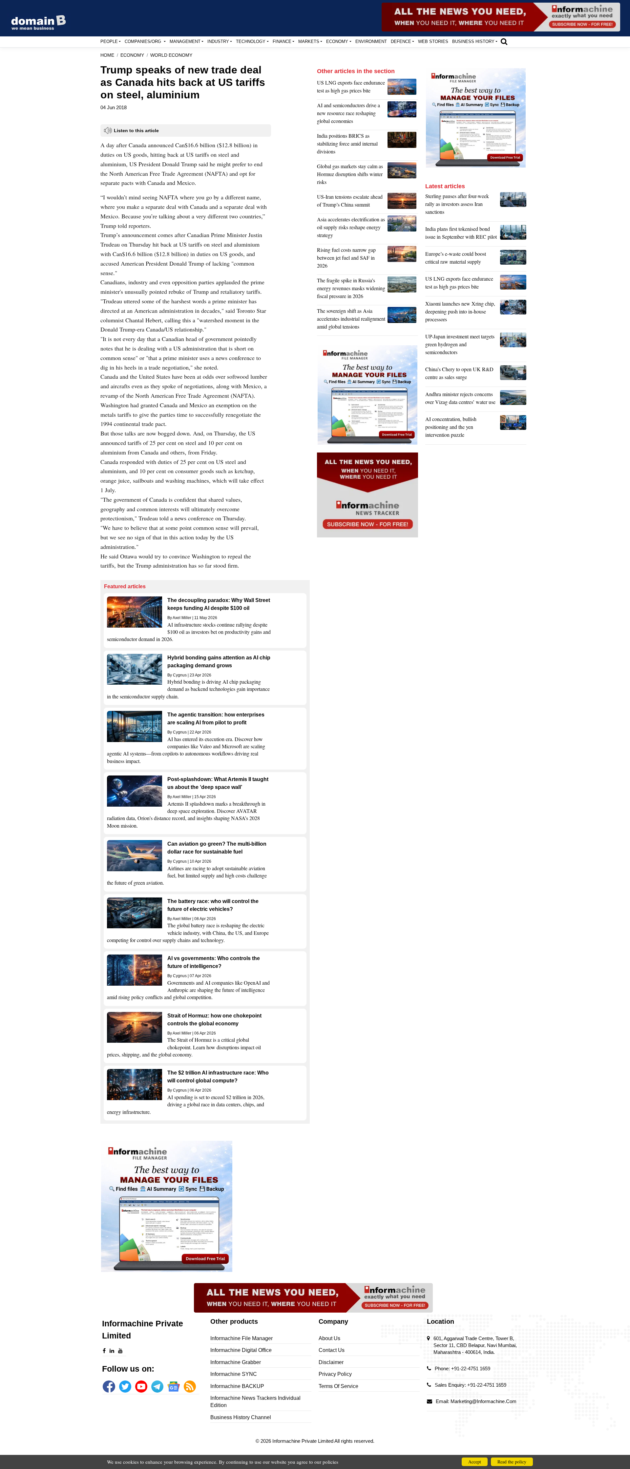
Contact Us (332, 1350)
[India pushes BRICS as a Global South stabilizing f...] (403, 145)
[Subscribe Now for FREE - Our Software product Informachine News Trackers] (501, 17)
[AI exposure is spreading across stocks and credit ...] (513, 428)
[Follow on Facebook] (109, 1386)
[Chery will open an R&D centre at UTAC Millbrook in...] (513, 374)
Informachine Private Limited (303, 1441)
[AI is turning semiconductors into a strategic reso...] (403, 114)
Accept (474, 1462)
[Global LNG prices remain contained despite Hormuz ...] (403, 175)
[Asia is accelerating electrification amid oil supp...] (403, 228)
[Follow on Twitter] (125, 1386)
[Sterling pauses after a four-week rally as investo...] (513, 205)
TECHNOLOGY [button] (250, 41)
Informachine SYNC (233, 1374)
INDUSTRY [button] (218, 41)
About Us (329, 1338)
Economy (132, 55)
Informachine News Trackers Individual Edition (255, 1401)
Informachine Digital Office (241, 1350)
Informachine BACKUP (237, 1386)
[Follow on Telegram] (157, 1386)
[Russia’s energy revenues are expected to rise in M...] (403, 289)
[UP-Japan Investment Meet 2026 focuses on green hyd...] (513, 345)
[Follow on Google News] (173, 1386)
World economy (171, 55)
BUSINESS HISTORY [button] (473, 41)
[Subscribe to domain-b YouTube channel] (141, 1386)
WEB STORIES (433, 41)
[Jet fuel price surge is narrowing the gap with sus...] (403, 259)
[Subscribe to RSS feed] (190, 1386)
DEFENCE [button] (401, 41)
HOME (107, 55)
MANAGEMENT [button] (185, 41)
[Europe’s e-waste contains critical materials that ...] (513, 259)
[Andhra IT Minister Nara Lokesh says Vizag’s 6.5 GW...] (513, 399)
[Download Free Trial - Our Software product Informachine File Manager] (205, 1206)
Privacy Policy (335, 1374)
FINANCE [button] (282, 41)
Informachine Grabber (235, 1362)
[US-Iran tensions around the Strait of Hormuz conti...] (403, 202)
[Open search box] (504, 41)
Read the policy (511, 1462)
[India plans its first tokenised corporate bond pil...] (513, 234)
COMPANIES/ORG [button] (143, 41)
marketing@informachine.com (483, 1401)
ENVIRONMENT (371, 41)
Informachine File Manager (241, 1338)
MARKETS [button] (308, 41)
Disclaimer (331, 1362)
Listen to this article (136, 130)
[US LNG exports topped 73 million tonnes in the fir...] (403, 88)
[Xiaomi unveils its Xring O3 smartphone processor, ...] (513, 313)
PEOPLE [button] (109, 41)
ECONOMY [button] (337, 41)
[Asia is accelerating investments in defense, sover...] (403, 320)
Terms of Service (338, 1386)
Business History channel (240, 1417)
